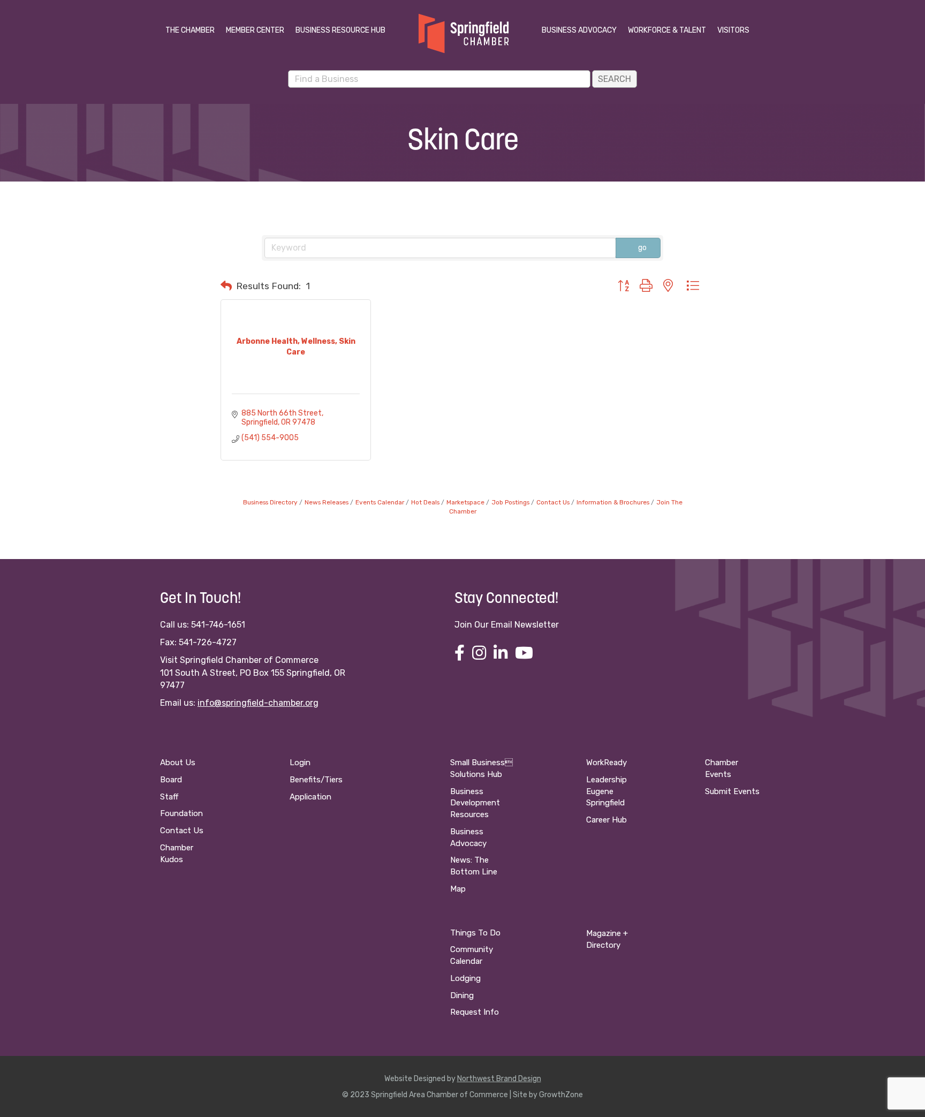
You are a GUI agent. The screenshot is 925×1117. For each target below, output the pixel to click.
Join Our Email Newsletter (506, 625)
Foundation (181, 813)
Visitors (733, 30)
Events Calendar (379, 502)
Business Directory (270, 502)
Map (458, 889)
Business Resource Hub (340, 30)
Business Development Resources (475, 803)
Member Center (255, 30)
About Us (177, 762)
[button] (226, 286)
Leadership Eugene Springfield (606, 791)
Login (300, 762)
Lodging (465, 978)
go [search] (642, 247)
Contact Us (553, 502)
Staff (169, 797)
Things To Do (475, 933)
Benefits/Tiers (316, 779)
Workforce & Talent (667, 30)
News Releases (326, 502)
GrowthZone (561, 1094)
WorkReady (606, 762)
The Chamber (190, 30)
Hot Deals (425, 502)
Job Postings (510, 502)
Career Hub (606, 820)
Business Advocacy (579, 30)
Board (171, 779)
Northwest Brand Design (499, 1078)
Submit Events (732, 791)
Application (310, 797)
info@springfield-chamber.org (258, 703)
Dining (462, 995)
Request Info (474, 1012)
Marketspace (465, 502)
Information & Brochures (613, 502)
